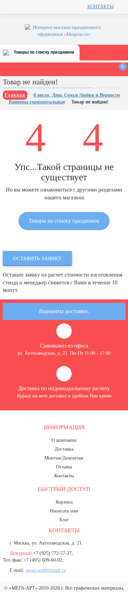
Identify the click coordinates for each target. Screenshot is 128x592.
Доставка (64, 449)
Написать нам (64, 510)
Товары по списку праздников (44, 52)
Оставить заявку (37, 258)
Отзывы (64, 466)
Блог (64, 519)
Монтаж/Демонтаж (64, 458)
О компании (64, 440)
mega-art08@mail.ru (46, 570)
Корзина (64, 502)
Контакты (100, 6)
